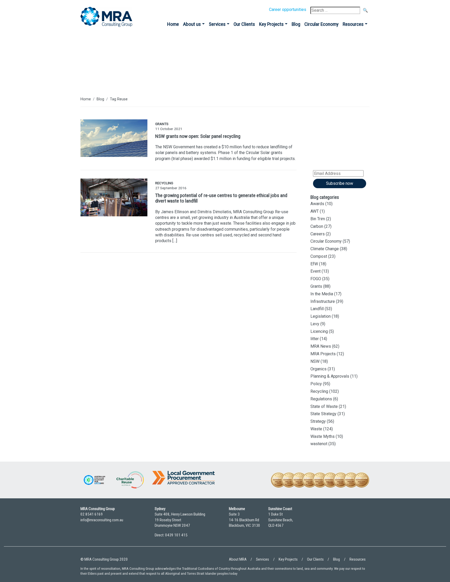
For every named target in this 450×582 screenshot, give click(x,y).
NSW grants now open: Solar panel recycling (197, 136)
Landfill (317, 308)
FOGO (315, 278)
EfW (314, 263)
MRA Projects (323, 353)
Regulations (321, 398)
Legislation (320, 316)
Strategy (318, 421)
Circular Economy (321, 24)
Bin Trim (317, 218)
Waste (316, 428)
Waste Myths (322, 436)
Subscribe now (339, 183)
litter (314, 338)
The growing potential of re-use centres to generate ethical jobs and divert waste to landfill (221, 198)
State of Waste (324, 406)
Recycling (319, 391)
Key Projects (271, 24)
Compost (318, 256)
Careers (317, 233)
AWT (314, 211)
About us (192, 24)
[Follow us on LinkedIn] (350, 524)
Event (315, 271)
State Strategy (323, 413)
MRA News (320, 346)
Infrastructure (322, 301)
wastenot (318, 443)
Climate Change (324, 248)
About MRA (238, 559)
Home (173, 24)
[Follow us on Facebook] (364, 524)
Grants (316, 286)
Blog (296, 24)
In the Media (321, 293)
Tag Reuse (119, 99)
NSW (315, 361)
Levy (314, 323)
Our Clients (244, 24)
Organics (318, 368)
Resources (353, 24)
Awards (317, 203)
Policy (316, 383)
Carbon (316, 226)
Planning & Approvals (329, 376)
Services (217, 24)
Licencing (319, 331)
